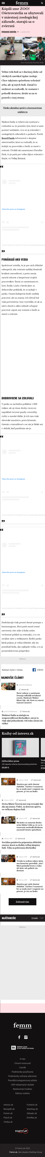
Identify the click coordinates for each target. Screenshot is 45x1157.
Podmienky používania (22, 1072)
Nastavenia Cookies (22, 1089)
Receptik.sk (9, 1109)
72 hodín (34, 918)
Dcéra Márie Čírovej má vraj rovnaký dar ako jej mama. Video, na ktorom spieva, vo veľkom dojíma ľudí (22, 807)
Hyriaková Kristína (9, 32)
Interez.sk (8, 1104)
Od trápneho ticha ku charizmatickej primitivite (19, 764)
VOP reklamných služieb (22, 1084)
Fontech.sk (32, 1104)
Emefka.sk (32, 1117)
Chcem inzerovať (22, 1063)
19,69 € (5, 767)
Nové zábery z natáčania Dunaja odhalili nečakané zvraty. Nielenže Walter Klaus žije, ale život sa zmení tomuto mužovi (30, 698)
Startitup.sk (32, 1109)
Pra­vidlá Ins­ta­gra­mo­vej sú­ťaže (22, 1080)
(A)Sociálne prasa (10, 761)
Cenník (22, 1067)
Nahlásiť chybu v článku (12, 670)
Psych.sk (8, 1117)
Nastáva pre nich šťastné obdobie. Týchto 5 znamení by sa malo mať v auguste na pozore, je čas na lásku (30, 788)
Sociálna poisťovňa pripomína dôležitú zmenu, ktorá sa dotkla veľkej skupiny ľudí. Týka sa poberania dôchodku (21, 845)
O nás (22, 1059)
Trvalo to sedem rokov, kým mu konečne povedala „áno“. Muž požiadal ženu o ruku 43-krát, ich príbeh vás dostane (30, 866)
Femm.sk (8, 1113)
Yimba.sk (8, 1122)
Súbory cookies (22, 1093)
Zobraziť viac (22, 902)
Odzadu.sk (32, 1113)
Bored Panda (8, 138)
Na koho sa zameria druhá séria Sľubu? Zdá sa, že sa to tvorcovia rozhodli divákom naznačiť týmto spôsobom (30, 826)
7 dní (41, 918)
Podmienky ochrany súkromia (22, 1076)
